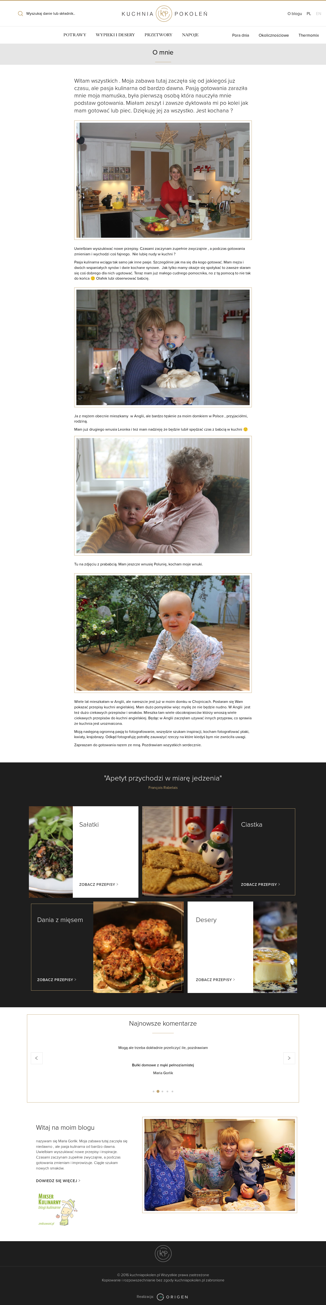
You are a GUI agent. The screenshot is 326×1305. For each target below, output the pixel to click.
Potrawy (74, 34)
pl (309, 13)
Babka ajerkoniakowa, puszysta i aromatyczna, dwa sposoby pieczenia (163, 1065)
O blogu (295, 13)
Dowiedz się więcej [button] (56, 1181)
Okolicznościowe (274, 35)
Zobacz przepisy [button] (97, 884)
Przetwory (159, 34)
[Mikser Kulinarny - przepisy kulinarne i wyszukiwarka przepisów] (57, 1208)
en (318, 13)
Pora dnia (240, 35)
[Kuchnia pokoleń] (163, 11)
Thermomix (309, 35)
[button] (37, 1058)
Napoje (190, 34)
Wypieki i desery (115, 34)
